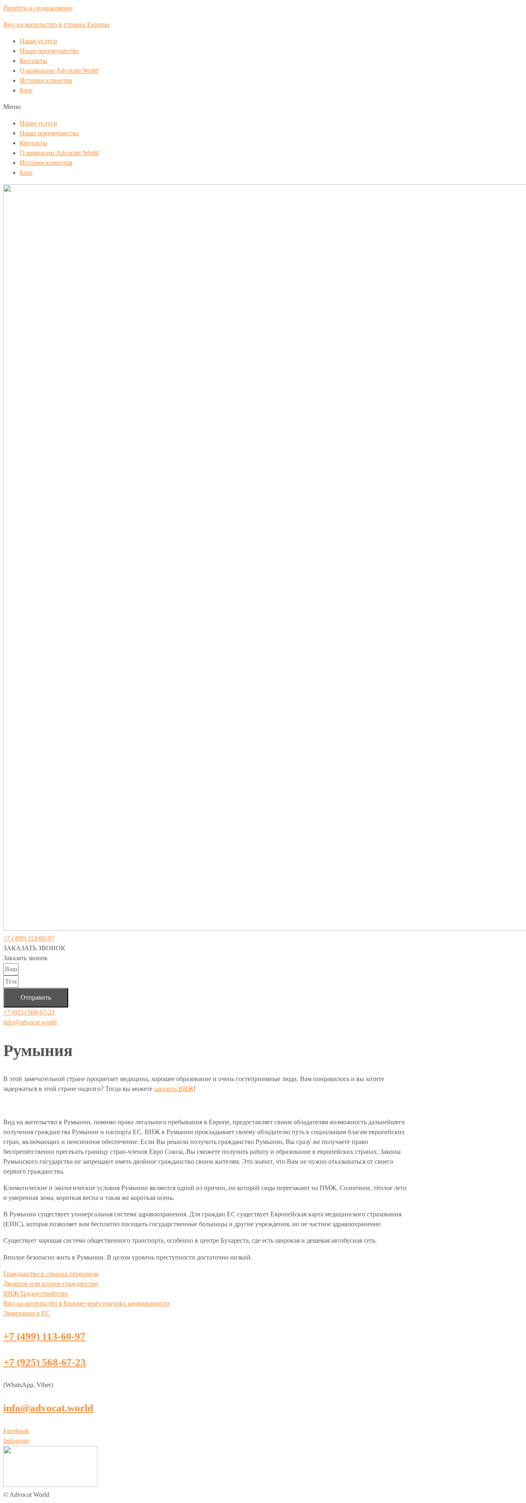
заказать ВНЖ (174, 1088)
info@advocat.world (30, 1022)
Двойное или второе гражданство (50, 1283)
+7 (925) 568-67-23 (29, 1012)
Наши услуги (38, 40)
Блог (26, 90)
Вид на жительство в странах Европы (56, 24)
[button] (263, 107)
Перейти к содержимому (38, 8)
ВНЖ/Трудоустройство (35, 1293)
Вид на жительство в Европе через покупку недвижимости (86, 1303)
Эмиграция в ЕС (26, 1313)
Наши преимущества (49, 50)
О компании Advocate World (59, 70)
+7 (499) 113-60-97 (28, 938)
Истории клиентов (46, 80)
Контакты (33, 60)
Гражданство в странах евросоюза (51, 1273)
